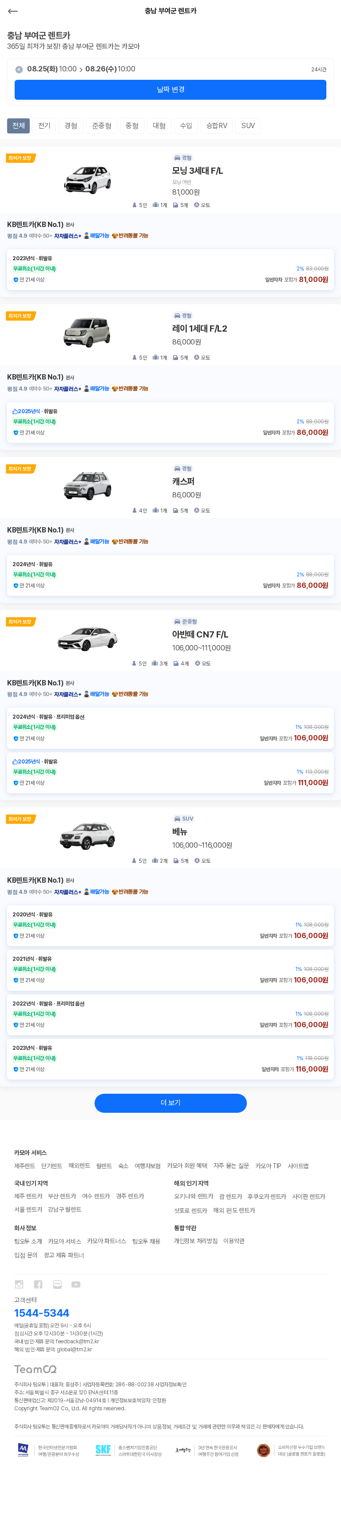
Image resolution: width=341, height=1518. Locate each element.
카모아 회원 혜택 (187, 1165)
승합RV (216, 125)
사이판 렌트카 (308, 1196)
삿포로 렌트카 (190, 1210)
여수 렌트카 (96, 1196)
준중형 (102, 125)
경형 (70, 125)
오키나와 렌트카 (193, 1196)
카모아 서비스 (64, 1241)
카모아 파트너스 (106, 1240)
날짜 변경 (170, 89)
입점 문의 (26, 1255)
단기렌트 (51, 1166)
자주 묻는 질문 (231, 1165)
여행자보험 (148, 1166)
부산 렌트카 (61, 1196)
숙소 (123, 1166)
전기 (44, 125)
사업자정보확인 (170, 1384)
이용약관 (233, 1240)
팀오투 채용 (146, 1241)
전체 (18, 125)
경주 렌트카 (129, 1196)
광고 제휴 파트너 (64, 1255)
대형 (159, 125)
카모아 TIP (268, 1166)
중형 (132, 125)
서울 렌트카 (28, 1209)
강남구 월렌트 (64, 1209)
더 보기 (171, 1103)
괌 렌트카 (230, 1196)
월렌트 (104, 1166)
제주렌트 (24, 1166)
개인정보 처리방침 (195, 1240)
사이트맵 (298, 1166)
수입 (186, 125)
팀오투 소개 (28, 1241)
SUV (248, 125)
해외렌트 (79, 1165)
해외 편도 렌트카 (233, 1210)
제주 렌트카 (28, 1196)
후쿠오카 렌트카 (267, 1196)
